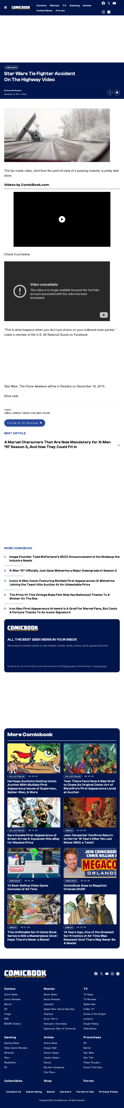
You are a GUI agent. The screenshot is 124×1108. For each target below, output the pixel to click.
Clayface (48, 1013)
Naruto (47, 1062)
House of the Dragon (94, 1013)
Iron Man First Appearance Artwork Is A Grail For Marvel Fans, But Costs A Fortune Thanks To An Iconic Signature (63, 610)
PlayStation (10, 1062)
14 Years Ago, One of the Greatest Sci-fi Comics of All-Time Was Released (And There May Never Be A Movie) (89, 937)
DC (6, 1009)
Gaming (74, 5)
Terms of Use (68, 666)
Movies (54, 5)
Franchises (92, 1037)
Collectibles (44, 10)
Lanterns (88, 1018)
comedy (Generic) (13, 412)
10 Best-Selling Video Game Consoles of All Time (27, 887)
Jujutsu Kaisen (52, 1057)
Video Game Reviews (15, 1047)
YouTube (46, 412)
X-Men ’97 (88, 1009)
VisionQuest (90, 1028)
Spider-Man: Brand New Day (59, 1009)
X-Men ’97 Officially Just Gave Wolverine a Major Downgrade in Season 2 (63, 570)
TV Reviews (89, 999)
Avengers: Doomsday (55, 1023)
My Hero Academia (54, 1067)
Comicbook (11, 67)
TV (64, 5)
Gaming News (11, 1043)
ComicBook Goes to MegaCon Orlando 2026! (85, 887)
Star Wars (36, 412)
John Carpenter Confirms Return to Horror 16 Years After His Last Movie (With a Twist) (88, 839)
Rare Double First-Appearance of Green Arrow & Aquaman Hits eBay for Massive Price (33, 839)
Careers (65, 1091)
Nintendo (9, 1052)
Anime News (50, 1043)
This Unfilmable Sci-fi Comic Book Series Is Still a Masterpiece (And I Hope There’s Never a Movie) (32, 935)
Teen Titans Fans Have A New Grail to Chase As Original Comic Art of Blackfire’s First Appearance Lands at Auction (90, 786)
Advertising (34, 1091)
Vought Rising (90, 1023)
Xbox (7, 1057)
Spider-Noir (89, 1004)
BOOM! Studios (12, 1023)
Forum (60, 10)
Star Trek (88, 1057)
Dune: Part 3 (50, 1018)
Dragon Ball (50, 1047)
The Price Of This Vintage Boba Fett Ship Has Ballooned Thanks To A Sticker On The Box (59, 596)
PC (5, 1067)
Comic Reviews (12, 999)
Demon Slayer (51, 1052)
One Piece (49, 1072)
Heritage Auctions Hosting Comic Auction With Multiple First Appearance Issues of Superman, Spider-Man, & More (32, 786)
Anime (87, 5)
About (51, 1091)
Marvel (8, 1004)
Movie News (50, 994)
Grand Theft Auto (92, 1067)
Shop (48, 1081)
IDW (6, 1018)
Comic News (11, 994)
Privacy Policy (100, 666)
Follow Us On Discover (23, 423)
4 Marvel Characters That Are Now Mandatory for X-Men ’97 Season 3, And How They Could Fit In (57, 444)
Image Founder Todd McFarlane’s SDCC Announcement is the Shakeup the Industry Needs (64, 558)
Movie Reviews (52, 999)
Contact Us (13, 1091)
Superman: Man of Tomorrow (60, 1028)
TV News (88, 994)
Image (7, 1013)
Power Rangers (91, 1062)
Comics (41, 5)
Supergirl (49, 1004)
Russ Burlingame (14, 90)
